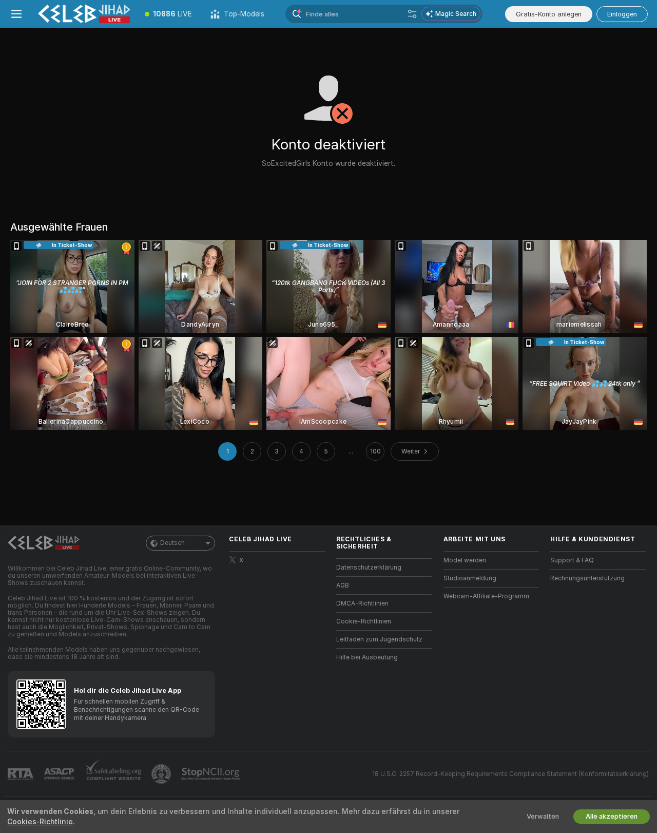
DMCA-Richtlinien (362, 603)
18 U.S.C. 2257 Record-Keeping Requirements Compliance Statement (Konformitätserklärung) (510, 774)
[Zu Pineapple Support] (162, 774)
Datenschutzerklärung (368, 567)
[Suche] (412, 14)
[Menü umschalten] (16, 14)
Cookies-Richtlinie (40, 822)
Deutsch (172, 542)
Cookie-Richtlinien (363, 621)
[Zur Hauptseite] (84, 14)
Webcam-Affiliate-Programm (486, 596)
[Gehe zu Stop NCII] (211, 774)
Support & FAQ (572, 560)
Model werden (464, 560)
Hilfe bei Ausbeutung (367, 657)
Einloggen (622, 14)
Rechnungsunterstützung (587, 578)
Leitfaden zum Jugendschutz (379, 639)
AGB (342, 585)
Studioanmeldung (469, 578)
